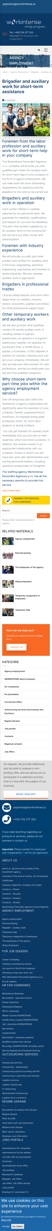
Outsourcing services (12, 1062)
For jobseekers (11, 694)
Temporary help (22, 610)
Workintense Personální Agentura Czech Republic (25, 907)
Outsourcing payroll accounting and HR (20, 1071)
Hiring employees (23, 581)
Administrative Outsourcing (15, 1093)
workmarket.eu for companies (16, 1148)
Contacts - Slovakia (11, 893)
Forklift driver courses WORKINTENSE (20, 1020)
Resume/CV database (12, 1174)
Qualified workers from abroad (16, 1041)
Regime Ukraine (12, 721)
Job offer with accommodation (16, 1157)
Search (6, 510)
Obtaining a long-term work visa (17, 972)
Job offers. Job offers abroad (16, 1183)
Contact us (16, 647)
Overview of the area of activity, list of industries (25, 876)
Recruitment (8, 1028)
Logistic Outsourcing (12, 1084)
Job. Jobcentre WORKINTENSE (17, 1024)
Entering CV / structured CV (15, 1192)
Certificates (7, 880)
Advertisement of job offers (15, 1165)
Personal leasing (23, 553)
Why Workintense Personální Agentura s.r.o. (22, 977)
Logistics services (10, 1080)
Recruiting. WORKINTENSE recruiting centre (23, 1046)
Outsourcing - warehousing (15, 1067)
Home (5, 72)
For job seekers (9, 981)
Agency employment (19, 72)
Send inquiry (26, 794)
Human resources (10, 1002)
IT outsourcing (9, 1089)
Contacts (8, 736)
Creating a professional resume (16, 964)
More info (6, 1220)
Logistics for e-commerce (14, 1097)
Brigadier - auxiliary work (14, 927)
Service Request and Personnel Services (21, 1050)
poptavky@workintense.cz (19, 3)
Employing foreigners (12, 1006)
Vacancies (7, 1161)
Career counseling (10, 959)
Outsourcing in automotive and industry (20, 1076)
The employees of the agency (29, 567)
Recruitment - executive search (17, 998)
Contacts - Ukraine (11, 902)
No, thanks (18, 1226)
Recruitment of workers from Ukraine (19, 1110)
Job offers (9, 751)
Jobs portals (8, 1187)
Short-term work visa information (17, 1123)
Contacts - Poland (10, 889)
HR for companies (10, 1011)
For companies (11, 686)
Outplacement (9, 1033)
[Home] (26, 24)
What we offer (8, 1118)
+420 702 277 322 (24, 819)
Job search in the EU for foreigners (18, 968)
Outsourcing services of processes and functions (23, 711)
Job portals (10, 728)
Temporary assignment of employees (27, 597)
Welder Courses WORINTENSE (16, 1015)
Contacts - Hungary (11, 898)
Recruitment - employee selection (18, 1037)
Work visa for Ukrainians (13, 1131)
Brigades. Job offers (11, 1179)
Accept (6, 1226)
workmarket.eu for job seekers (16, 1152)
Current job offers (13, 702)
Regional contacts (13, 744)
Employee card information (14, 1136)
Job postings (8, 1170)
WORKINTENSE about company (19, 679)
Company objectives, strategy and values (21, 885)
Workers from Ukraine (12, 1127)
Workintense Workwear (13, 993)
